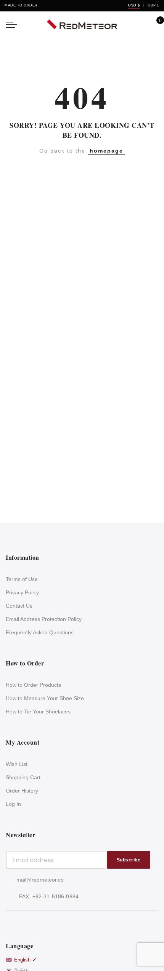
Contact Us (19, 606)
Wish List (16, 764)
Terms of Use (22, 579)
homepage (106, 151)
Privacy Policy (22, 592)
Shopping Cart (23, 777)
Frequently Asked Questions (40, 632)
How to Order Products (33, 685)
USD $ (134, 5)
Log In (13, 804)
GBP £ (153, 5)
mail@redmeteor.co (40, 880)
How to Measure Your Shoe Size (45, 698)
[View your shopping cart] (154, 24)
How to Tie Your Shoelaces (38, 711)
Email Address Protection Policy (44, 619)
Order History (22, 791)
